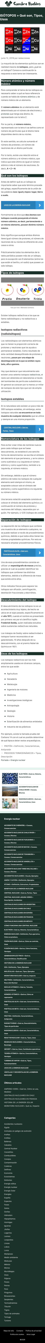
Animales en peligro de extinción (18, 1131)
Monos (7, 1268)
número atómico (27, 97)
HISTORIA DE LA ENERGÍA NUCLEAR (18, 963)
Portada (5, 760)
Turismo (7, 1321)
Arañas (7, 1135)
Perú (6, 1289)
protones (5, 114)
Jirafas (7, 1229)
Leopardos (8, 1240)
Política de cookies (17, 1334)
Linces (7, 1243)
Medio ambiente (11, 1257)
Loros (6, 1250)
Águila (6, 1127)
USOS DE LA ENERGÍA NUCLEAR (16, 1068)
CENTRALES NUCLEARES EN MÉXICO (18, 921)
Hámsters (8, 1215)
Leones (7, 1236)
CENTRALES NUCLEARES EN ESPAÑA (18, 913)
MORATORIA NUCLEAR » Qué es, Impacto (20, 976)
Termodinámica (10, 1303)
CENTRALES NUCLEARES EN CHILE (17, 909)
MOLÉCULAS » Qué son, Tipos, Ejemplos (19, 971)
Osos (6, 1275)
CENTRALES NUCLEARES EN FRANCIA (18, 917)
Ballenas (7, 1141)
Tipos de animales (12, 1314)
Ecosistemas (9, 1177)
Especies (8, 1201)
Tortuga (7, 1317)
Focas (6, 1205)
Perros (7, 1285)
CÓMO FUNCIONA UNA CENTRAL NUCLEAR (20, 926)
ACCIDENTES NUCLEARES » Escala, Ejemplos (21, 876)
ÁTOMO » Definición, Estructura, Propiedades (21, 884)
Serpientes (8, 1299)
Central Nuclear (10, 1149)
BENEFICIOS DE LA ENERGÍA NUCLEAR (18, 889)
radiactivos (35, 374)
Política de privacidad (33, 1331)
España (7, 1198)
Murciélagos (9, 1271)
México (7, 1264)
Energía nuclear (18, 760)
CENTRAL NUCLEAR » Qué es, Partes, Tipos (20, 893)
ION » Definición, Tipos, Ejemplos (16, 967)
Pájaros (7, 1278)
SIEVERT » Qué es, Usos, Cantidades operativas (22, 1049)
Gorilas (7, 1212)
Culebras (8, 1166)
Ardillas (7, 1138)
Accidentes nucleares (13, 1124)
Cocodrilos (8, 1152)
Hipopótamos (9, 1219)
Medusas (8, 1261)
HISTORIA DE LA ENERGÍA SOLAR (18, 1102)
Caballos (8, 1145)
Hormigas (8, 1222)
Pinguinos (8, 1293)
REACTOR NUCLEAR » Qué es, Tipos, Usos (20, 1038)
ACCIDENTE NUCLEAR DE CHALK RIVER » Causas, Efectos (28, 790)
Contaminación (10, 1163)
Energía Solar (9, 1191)
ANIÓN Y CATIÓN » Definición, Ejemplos (19, 880)
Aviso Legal (31, 1334)
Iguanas (7, 1226)
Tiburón (7, 1306)
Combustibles (10, 1156)
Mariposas (8, 1254)
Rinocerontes (9, 1296)
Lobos (6, 1247)
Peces (6, 1282)
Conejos (7, 1159)
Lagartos (8, 1233)
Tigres (6, 1310)
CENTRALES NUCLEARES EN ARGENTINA (19, 904)
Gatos (6, 1208)
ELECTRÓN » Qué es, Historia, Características (21, 930)
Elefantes (8, 1180)
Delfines (7, 1170)
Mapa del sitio (9, 1331)
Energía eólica (10, 1184)
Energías (7, 1194)
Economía (8, 1173)
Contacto (19, 1331)
